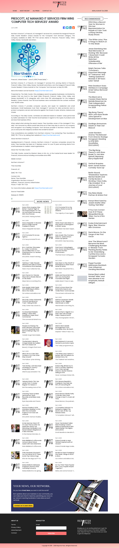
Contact (14, 533)
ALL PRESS (36, 11)
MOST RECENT (25, 11)
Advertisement (16, 530)
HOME (15, 11)
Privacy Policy (16, 527)
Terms (13, 525)
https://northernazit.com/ (44, 91)
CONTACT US (47, 11)
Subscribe (51, 533)
